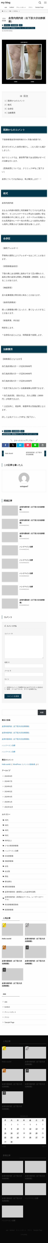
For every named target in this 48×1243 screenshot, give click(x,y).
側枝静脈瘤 (9, 861)
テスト (6, 1017)
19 (30, 1133)
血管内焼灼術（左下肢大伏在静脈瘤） (16, 726)
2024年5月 (8, 791)
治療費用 (11, 113)
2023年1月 (8, 802)
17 (18, 1133)
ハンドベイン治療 (8, 745)
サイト (6, 679)
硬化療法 (8, 881)
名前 (7, 662)
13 (36, 1129)
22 (5, 1137)
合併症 (10, 109)
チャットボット (10, 1012)
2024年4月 (8, 797)
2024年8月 (8, 776)
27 (36, 1137)
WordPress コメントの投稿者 (24, 764)
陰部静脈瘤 (9, 910)
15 (5, 1133)
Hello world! (6, 764)
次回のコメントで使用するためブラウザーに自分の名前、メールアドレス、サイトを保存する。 (25, 688)
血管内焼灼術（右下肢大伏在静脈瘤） (16, 733)
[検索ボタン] (40, 2)
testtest (7, 1007)
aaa (5, 1002)
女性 (20, 25)
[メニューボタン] (45, 2)
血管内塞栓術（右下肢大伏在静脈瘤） (16, 739)
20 (36, 1133)
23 (11, 1137)
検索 (42, 712)
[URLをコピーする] (42, 445)
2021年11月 (8, 807)
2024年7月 (8, 781)
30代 (6, 825)
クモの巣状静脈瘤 (11, 846)
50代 (6, 835)
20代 (6, 820)
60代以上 (6, 25)
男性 (6, 876)
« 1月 (4, 1146)
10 (18, 1129)
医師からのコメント (16, 101)
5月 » (44, 1146)
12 (30, 1129)
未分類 (7, 871)
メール (7, 671)
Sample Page (9, 1022)
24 (18, 1137)
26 (30, 1137)
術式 (9, 105)
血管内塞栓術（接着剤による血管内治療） (21, 892)
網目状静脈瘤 (10, 887)
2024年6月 (8, 786)
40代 (6, 830)
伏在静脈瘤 (14, 25)
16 (11, 1133)
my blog (5, 2)
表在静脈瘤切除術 (11, 904)
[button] (5, 445)
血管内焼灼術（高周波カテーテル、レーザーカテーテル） (19, 28)
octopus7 (24, 486)
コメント (8, 633)
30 (11, 1142)
